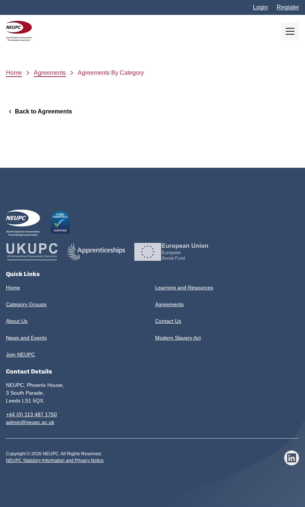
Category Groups (26, 304)
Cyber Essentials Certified (60, 222)
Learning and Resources (184, 288)
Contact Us (168, 321)
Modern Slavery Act (178, 338)
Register (288, 7)
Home (14, 73)
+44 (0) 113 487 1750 (31, 414)
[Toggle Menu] (290, 31)
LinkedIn (291, 457)
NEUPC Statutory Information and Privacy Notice (55, 460)
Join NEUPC (20, 354)
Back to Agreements (43, 111)
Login (260, 7)
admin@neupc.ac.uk (30, 422)
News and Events (26, 338)
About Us (17, 321)
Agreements (50, 73)
